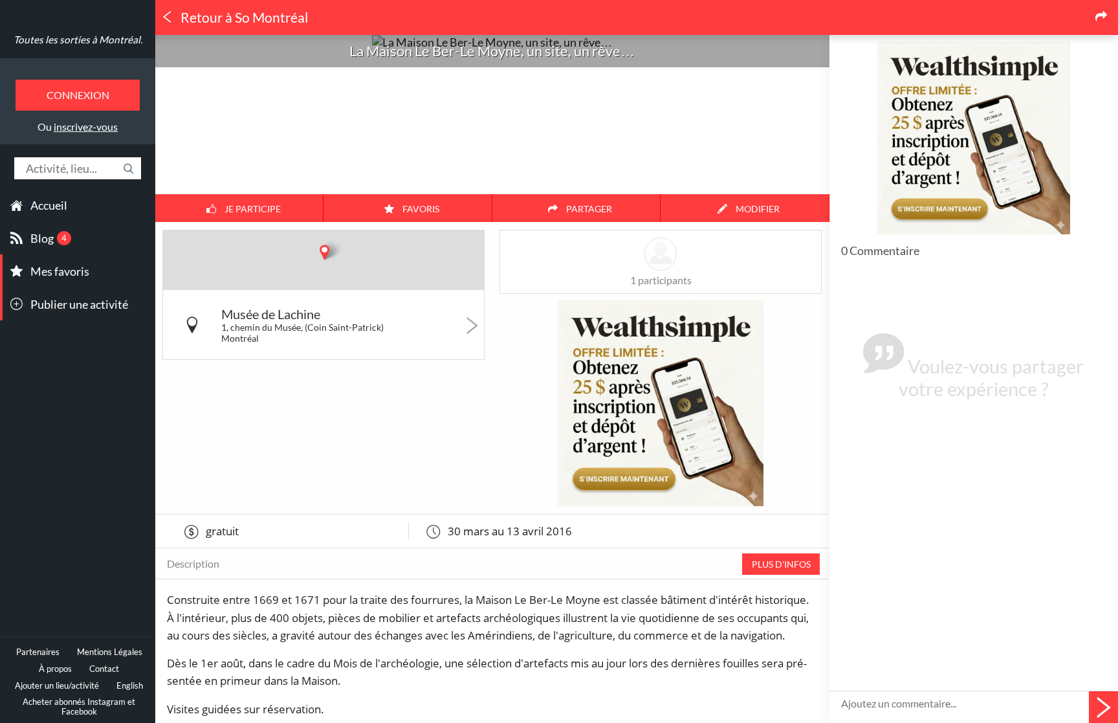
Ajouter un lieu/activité (57, 686)
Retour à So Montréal (243, 17)
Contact (104, 669)
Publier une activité (79, 304)
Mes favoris (59, 271)
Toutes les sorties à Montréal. (78, 39)
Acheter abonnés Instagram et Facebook (79, 707)
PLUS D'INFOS (781, 564)
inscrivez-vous (86, 126)
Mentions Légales (109, 652)
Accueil (48, 205)
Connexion (78, 95)
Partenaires (38, 652)
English (129, 686)
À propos (55, 669)
